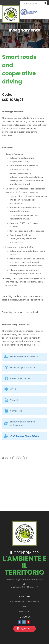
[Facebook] (12, 458)
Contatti (24, 606)
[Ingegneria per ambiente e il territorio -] (11, 14)
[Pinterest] (25, 458)
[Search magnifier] (45, 3)
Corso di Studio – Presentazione (24, 601)
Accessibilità (24, 611)
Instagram (24, 622)
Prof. (24, 436)
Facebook (19, 622)
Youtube (28, 622)
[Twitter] (18, 458)
